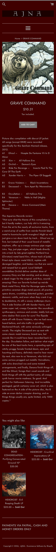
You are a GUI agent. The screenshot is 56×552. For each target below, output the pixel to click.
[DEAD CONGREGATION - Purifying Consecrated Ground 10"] (14, 436)
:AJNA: (23, 546)
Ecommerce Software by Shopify (40, 546)
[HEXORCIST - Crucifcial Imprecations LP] (42, 437)
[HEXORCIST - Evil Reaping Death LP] (14, 484)
